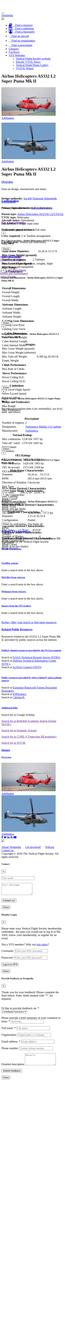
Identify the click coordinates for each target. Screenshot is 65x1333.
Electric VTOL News (28, 61)
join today (42, 944)
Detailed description (12, 1064)
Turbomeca (31, 430)
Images (5, 750)
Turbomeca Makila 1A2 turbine (43, 426)
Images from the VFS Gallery (16, 605)
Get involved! (33, 847)
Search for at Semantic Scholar (18, 730)
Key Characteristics (13, 222)
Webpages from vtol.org (13, 591)
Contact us (7, 850)
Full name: (8, 1028)
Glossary (14, 48)
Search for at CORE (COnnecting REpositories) (28, 736)
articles (9, 563)
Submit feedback (12, 1070)
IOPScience (19, 694)
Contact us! (9, 900)
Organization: (9, 1034)
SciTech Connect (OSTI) (27, 667)
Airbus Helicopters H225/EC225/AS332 (40, 214)
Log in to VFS (10, 964)
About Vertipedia (11, 847)
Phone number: (10, 1048)
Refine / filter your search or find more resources (29, 622)
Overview (7, 181)
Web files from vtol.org (13, 577)
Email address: (10, 1041)
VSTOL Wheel (24, 68)
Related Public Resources (16, 629)
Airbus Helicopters (41, 207)
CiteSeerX (19, 697)
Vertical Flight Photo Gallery (32, 65)
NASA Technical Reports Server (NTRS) (36, 657)
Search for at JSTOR (13, 742)
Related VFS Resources (15, 531)
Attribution (7, 118)
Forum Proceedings (11, 548)
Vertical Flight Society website (33, 58)
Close (6, 249)
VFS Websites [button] (17, 55)
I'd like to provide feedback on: (20, 1008)
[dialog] (32, 241)
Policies (49, 847)
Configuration (10, 200)
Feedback (14, 52)
